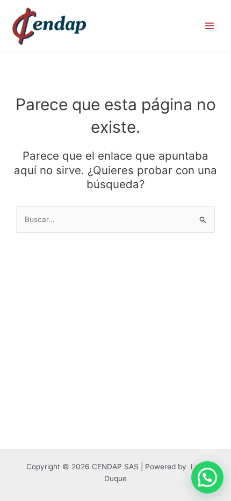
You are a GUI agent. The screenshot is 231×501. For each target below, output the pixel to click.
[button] (207, 477)
